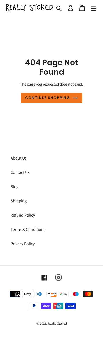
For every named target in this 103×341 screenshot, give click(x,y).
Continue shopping (47, 97)
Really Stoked (57, 323)
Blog (14, 187)
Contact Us (20, 172)
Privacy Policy (23, 244)
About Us (19, 158)
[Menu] (94, 8)
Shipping (19, 201)
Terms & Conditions (28, 229)
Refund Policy (23, 215)
